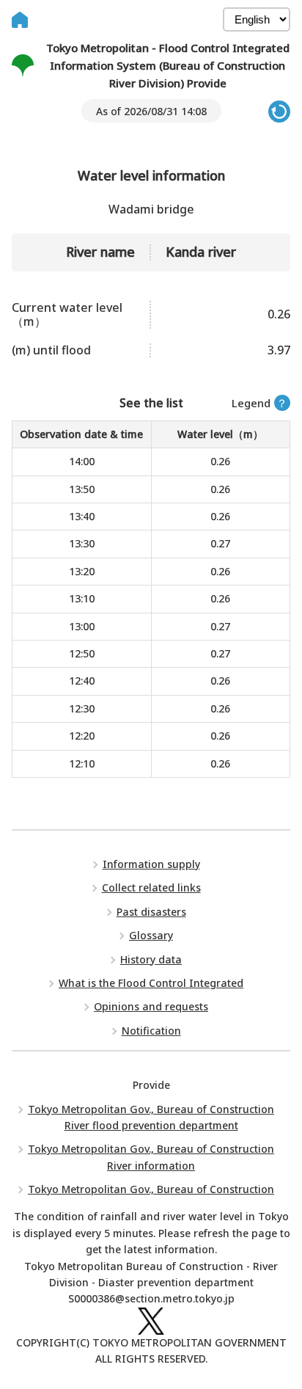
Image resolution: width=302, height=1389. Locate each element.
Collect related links (151, 887)
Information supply (151, 864)
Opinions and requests (151, 1006)
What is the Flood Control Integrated (151, 983)
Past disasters (151, 912)
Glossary (151, 935)
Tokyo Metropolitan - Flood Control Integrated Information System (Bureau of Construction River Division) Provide (168, 65)
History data (151, 959)
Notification (151, 1031)
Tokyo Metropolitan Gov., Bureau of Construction (151, 1189)
